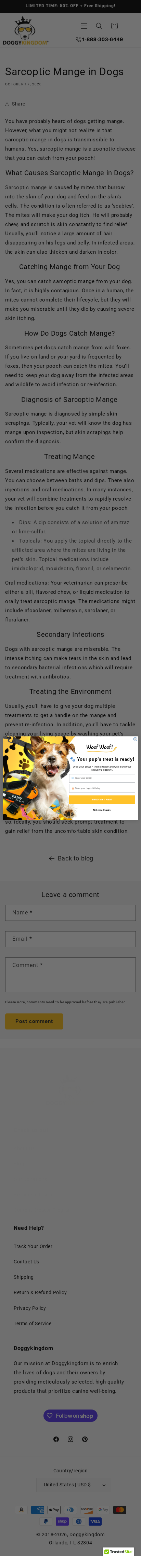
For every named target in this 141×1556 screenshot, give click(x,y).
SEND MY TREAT (102, 799)
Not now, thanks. (102, 810)
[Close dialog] (135, 739)
